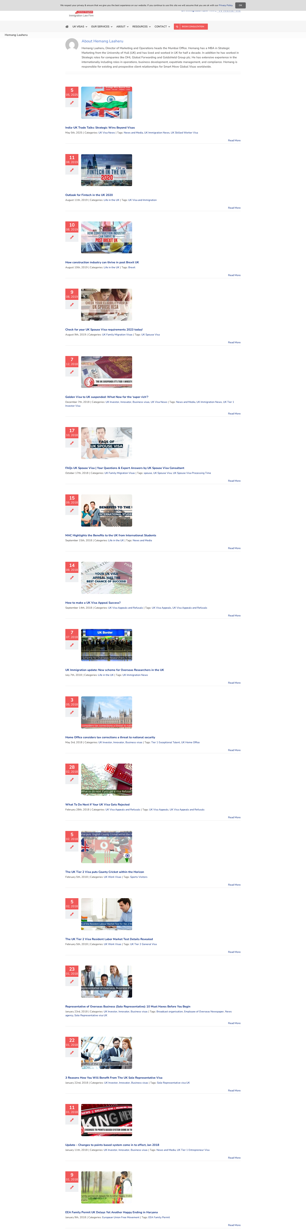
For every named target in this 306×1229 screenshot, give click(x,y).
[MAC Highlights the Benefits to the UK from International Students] (106, 510)
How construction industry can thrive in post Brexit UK (102, 262)
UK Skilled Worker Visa (184, 132)
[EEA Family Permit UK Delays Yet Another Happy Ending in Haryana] (106, 1187)
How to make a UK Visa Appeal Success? (92, 603)
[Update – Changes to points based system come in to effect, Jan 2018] (106, 1120)
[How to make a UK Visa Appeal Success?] (106, 578)
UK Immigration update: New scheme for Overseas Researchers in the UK (114, 670)
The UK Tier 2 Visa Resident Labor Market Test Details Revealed (109, 939)
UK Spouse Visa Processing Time (192, 473)
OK (240, 5)
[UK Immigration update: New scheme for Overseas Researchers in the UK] (106, 645)
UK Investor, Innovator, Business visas (127, 402)
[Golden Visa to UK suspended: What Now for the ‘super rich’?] (106, 372)
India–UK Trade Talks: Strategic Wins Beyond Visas (100, 127)
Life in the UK (111, 200)
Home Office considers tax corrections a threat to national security (110, 737)
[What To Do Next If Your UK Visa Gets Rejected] (106, 780)
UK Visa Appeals (161, 608)
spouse (148, 473)
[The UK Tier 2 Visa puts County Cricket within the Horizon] (106, 847)
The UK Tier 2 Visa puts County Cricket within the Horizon (104, 872)
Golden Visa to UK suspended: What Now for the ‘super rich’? (106, 397)
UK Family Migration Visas (117, 334)
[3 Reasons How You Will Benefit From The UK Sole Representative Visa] (106, 1053)
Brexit (131, 267)
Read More (234, 140)
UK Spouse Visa (150, 334)
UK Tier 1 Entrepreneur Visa (193, 1150)
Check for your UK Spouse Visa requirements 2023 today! (103, 329)
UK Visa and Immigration (142, 200)
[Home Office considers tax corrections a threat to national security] (106, 712)
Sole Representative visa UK (90, 1015)
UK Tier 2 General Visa (143, 944)
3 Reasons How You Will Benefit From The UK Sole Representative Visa (113, 1078)
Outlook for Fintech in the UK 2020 (89, 195)
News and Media (133, 132)
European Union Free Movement (120, 1217)
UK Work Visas (112, 877)
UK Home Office (190, 742)
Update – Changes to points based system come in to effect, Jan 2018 (112, 1145)
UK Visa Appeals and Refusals (125, 608)
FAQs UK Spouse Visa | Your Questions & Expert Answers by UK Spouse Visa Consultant (124, 468)
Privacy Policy (225, 5)
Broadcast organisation (170, 1011)
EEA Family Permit (159, 1217)
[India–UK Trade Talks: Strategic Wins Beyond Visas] (106, 103)
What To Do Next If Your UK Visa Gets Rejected (97, 804)
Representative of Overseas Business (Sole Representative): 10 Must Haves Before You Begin (127, 1006)
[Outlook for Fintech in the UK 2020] (106, 170)
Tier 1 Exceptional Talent (165, 742)
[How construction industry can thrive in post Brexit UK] (106, 237)
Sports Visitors (138, 877)
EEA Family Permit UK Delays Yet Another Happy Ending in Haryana (111, 1212)
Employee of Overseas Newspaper (204, 1011)
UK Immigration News (157, 132)
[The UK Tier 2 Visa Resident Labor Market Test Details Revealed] (106, 914)
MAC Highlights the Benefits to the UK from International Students (110, 535)
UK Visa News (106, 132)
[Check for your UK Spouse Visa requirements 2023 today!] (106, 305)
